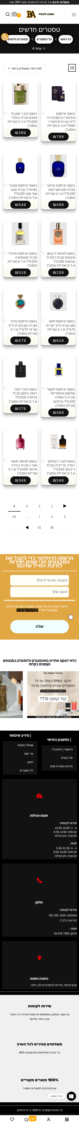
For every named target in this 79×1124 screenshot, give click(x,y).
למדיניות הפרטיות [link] (27, 610)
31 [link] (39, 527)
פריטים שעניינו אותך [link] (61, 766)
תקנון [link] (30, 762)
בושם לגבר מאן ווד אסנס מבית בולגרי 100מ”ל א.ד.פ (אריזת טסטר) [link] (22, 120)
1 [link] (52, 506)
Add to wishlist (42, 113)
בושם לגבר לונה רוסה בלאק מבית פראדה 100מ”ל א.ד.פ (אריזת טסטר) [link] (23, 395)
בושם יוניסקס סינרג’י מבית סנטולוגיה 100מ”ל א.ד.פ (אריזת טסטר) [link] (22, 259)
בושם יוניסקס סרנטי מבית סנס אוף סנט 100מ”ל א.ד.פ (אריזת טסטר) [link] (60, 191)
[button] (14, 14)
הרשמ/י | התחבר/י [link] (62, 749)
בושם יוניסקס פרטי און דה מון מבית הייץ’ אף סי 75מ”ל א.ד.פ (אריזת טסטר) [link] (22, 327)
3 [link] (27, 506)
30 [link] (52, 527)
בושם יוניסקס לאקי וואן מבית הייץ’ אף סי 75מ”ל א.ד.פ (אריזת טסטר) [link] (60, 327)
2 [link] (39, 506)
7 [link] (39, 517)
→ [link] (65, 506)
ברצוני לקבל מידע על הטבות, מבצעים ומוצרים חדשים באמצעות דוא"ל (37, 608)
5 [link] (65, 517)
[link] (5, 37)
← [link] (27, 527)
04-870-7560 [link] (61, 933)
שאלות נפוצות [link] (25, 745)
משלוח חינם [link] (60, 2)
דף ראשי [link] (65, 39)
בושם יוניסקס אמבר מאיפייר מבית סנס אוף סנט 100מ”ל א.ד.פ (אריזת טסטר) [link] (23, 191)
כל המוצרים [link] (44, 39)
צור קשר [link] (28, 753)
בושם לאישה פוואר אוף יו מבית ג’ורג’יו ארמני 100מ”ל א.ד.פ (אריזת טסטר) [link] (22, 467)
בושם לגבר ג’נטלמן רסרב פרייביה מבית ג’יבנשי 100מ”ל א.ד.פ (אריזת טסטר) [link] (61, 467)
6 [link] (52, 517)
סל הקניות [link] (67, 757)
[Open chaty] (71, 1096)
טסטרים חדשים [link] (18, 39)
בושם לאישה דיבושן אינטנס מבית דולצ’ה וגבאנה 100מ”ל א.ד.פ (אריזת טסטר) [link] (61, 259)
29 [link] (14, 517)
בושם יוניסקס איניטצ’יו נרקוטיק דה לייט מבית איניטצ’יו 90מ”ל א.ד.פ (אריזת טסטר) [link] (61, 122)
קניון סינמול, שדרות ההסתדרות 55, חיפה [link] (54, 985)
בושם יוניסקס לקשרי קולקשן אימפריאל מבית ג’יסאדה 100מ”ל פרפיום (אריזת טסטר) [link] (60, 397)
